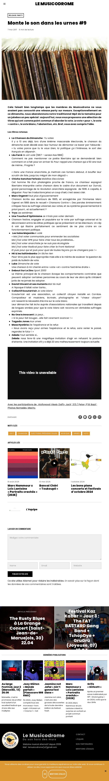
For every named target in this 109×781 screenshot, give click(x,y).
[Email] (99, 417)
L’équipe (80, 739)
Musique (65, 433)
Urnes (77, 433)
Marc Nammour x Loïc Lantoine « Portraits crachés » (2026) (22, 490)
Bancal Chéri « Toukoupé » (48, 487)
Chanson (22, 433)
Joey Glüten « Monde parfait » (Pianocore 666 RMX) (33, 689)
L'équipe (31, 509)
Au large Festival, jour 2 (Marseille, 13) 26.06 (11, 688)
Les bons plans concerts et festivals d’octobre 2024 (86, 489)
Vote (86, 433)
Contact (80, 734)
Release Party (16, 15)
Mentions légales (85, 749)
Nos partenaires (84, 744)
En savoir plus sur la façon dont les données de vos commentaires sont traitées (53, 582)
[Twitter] (90, 417)
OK (45, 774)
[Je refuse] (105, 771)
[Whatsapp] (95, 417)
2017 (12, 433)
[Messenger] (85, 417)
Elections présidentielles (44, 433)
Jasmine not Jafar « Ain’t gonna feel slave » (52, 688)
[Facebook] (80, 417)
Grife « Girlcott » (94, 685)
